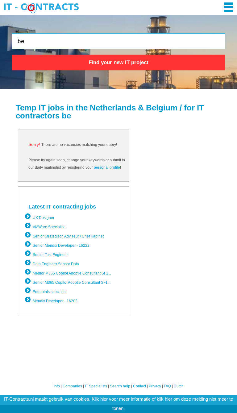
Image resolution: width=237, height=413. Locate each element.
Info (57, 386)
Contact (139, 386)
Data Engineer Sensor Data (56, 264)
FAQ (167, 386)
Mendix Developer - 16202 (55, 301)
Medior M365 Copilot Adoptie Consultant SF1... (72, 273)
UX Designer (43, 218)
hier (104, 399)
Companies (72, 386)
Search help (120, 386)
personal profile (107, 167)
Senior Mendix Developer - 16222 (61, 245)
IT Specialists (96, 386)
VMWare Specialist (48, 227)
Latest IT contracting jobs (62, 207)
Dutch (179, 386)
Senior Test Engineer (50, 255)
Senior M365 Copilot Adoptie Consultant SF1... (71, 282)
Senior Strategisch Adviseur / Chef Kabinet (68, 236)
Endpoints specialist (49, 292)
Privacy (155, 386)
